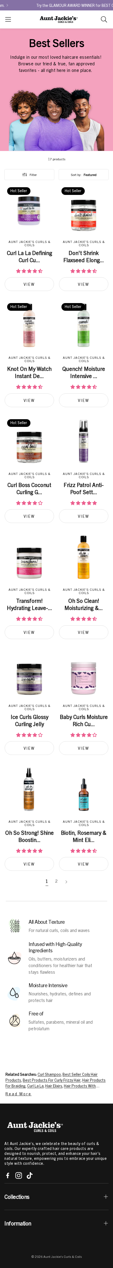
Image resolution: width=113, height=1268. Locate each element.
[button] (8, 19)
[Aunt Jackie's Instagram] (18, 1175)
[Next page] (66, 882)
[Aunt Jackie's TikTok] (29, 1175)
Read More (18, 1094)
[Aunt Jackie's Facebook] (7, 1175)
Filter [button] (33, 174)
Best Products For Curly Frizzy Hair (52, 1080)
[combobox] (83, 174)
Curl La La (35, 1086)
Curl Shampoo (49, 1074)
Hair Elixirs (53, 1086)
